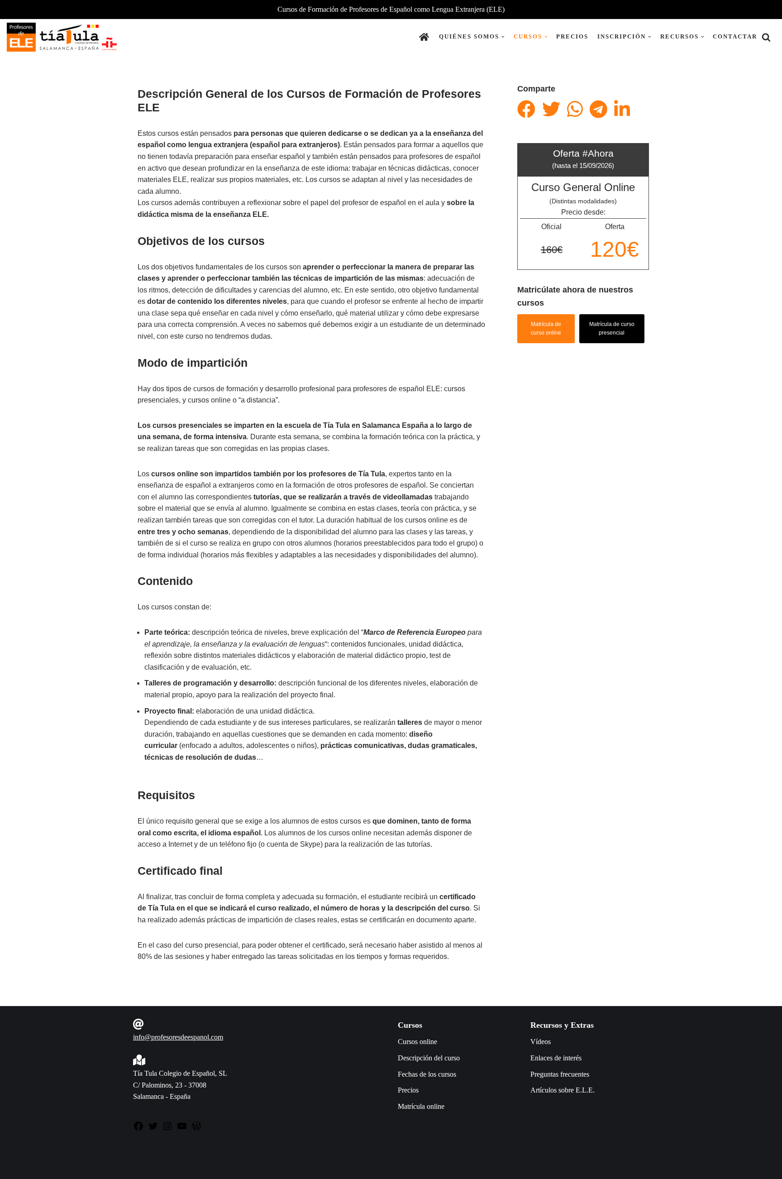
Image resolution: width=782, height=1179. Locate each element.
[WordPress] (196, 1129)
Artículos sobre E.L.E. (562, 1090)
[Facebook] (138, 1129)
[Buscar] (766, 37)
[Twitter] (153, 1129)
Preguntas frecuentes (559, 1074)
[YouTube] (181, 1129)
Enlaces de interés (556, 1058)
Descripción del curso (429, 1058)
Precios (572, 36)
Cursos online (417, 1041)
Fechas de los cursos (427, 1074)
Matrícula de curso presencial (611, 328)
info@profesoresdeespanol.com (178, 1037)
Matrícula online (421, 1106)
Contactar (735, 36)
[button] (503, 36)
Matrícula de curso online (546, 328)
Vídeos (540, 1041)
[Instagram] (167, 1129)
